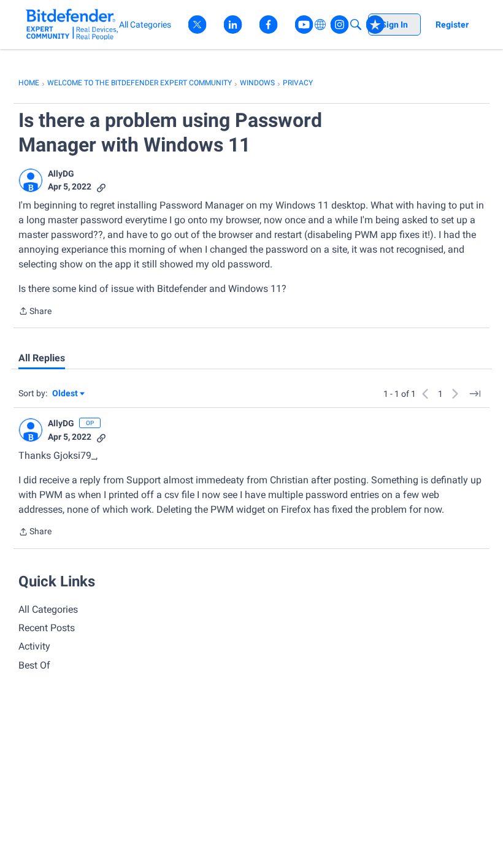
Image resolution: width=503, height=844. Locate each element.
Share (35, 312)
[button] (30, 180)
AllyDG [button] (61, 173)
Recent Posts (46, 628)
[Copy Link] (101, 186)
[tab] (41, 358)
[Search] (356, 24)
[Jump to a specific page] (475, 394)
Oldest (65, 394)
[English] (72, 24)
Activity (34, 646)
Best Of (34, 665)
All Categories (48, 609)
